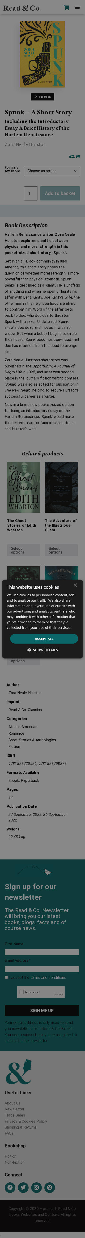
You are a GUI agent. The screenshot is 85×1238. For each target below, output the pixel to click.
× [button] (75, 585)
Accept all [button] (44, 638)
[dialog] (42, 619)
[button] (42, 650)
